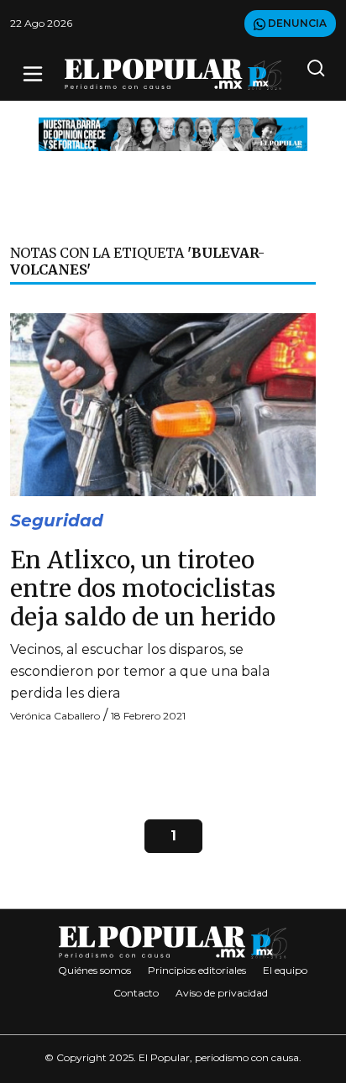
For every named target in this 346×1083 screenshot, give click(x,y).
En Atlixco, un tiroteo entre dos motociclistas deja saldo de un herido (142, 588)
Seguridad (56, 520)
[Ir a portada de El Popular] (173, 74)
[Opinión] (173, 133)
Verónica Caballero (55, 715)
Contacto (136, 992)
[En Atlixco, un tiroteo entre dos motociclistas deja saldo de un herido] (163, 403)
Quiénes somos (94, 970)
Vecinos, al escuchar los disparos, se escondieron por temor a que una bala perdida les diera (140, 671)
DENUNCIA (296, 23)
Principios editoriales (197, 970)
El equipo (285, 970)
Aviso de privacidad (222, 992)
